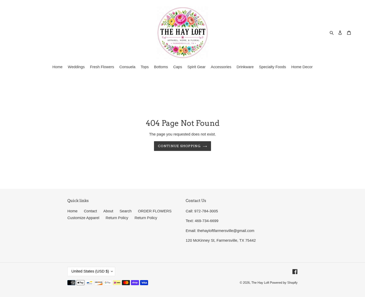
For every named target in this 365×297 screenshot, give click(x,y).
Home (72, 211)
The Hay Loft (260, 282)
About (108, 211)
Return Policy (117, 218)
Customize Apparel (83, 218)
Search (126, 211)
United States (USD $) (90, 271)
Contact (90, 211)
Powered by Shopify (284, 282)
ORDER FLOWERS (155, 211)
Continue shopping (179, 146)
